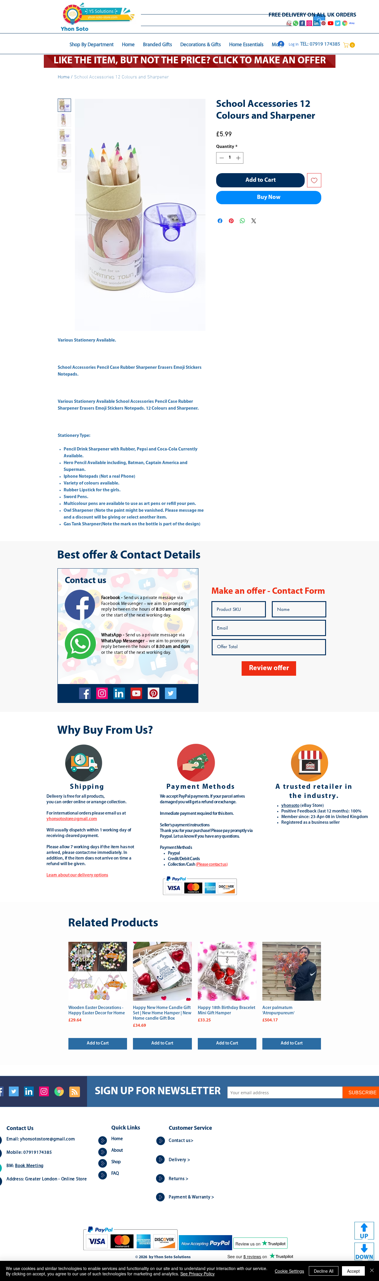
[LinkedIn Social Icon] (29, 1086)
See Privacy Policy (197, 1274)
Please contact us (211, 864)
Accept (353, 1271)
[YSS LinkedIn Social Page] (316, 23)
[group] (194, 993)
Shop (116, 1157)
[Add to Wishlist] (314, 180)
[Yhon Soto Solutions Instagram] (309, 23)
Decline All (323, 1271)
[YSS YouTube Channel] (330, 23)
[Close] (371, 1271)
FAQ (115, 1168)
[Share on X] (253, 220)
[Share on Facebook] (220, 220)
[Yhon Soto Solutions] (136, 693)
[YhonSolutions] (153, 693)
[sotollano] (170, 693)
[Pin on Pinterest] (231, 220)
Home (64, 77)
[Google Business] (59, 1086)
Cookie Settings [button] (289, 1271)
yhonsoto (290, 806)
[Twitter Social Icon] (14, 1086)
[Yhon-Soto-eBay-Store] (352, 23)
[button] (349, 45)
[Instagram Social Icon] (44, 1086)
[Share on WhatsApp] (242, 220)
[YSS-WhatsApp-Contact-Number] (295, 23)
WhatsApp (111, 635)
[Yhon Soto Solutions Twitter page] (338, 23)
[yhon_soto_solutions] (102, 693)
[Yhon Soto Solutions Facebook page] (302, 23)
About (117, 1145)
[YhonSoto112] (85, 693)
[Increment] (239, 157)
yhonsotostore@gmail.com (47, 1134)
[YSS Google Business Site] (345, 23)
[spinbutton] (230, 157)
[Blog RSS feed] (74, 1086)
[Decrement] (221, 157)
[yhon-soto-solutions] (119, 693)
